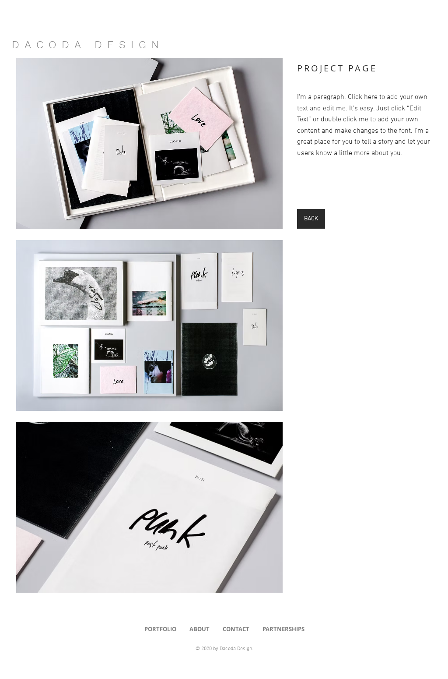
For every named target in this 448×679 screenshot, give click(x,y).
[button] (149, 143)
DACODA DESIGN (88, 45)
